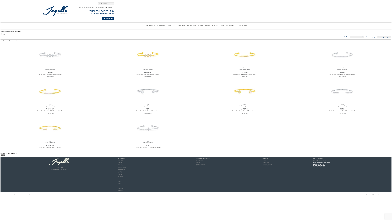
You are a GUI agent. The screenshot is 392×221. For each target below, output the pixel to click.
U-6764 (50, 72)
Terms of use (3, 194)
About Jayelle (93, 7)
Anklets (119, 185)
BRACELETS (191, 26)
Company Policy (10, 194)
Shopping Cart (108, 18)
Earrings (120, 174)
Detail (50, 68)
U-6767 (148, 109)
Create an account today (321, 163)
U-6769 (148, 146)
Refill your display (122, 167)
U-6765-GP (244, 72)
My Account (85, 7)
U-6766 (342, 72)
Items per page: (371, 37)
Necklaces (120, 176)
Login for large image (50, 69)
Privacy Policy (367, 194)
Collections (120, 188)
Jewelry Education (25, 194)
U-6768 (342, 109)
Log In (79, 7)
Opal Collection (121, 169)
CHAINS (200, 26)
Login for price (50, 76)
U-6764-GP (148, 72)
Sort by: (346, 37)
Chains (119, 181)
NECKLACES (171, 26)
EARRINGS (161, 26)
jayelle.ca (380, 194)
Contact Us (37, 194)
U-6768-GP (50, 146)
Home (2, 31)
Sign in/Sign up (199, 160)
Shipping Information (201, 164)
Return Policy (199, 165)
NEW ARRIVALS (150, 26)
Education (198, 162)
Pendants (120, 171)
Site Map (32, 194)
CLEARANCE (243, 26)
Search (7, 31)
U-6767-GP (244, 109)
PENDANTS (181, 26)
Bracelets (120, 179)
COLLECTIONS (231, 26)
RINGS (207, 26)
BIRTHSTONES (121, 165)
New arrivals (120, 172)
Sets (119, 186)
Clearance (120, 190)
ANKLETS (215, 26)
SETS (222, 26)
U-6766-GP (50, 109)
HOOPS (120, 164)
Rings (119, 183)
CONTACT (111, 7)
